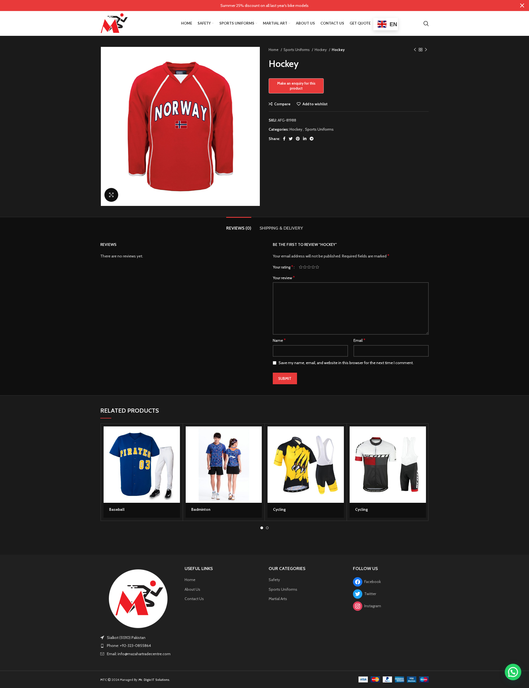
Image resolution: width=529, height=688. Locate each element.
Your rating (283, 267)
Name (279, 340)
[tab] (238, 225)
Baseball (117, 509)
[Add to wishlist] (176, 472)
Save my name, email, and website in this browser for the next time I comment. (346, 362)
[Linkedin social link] (304, 138)
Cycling (279, 509)
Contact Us (194, 598)
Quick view (176, 448)
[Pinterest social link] (297, 138)
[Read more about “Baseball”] (176, 435)
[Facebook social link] (284, 138)
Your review (284, 277)
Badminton (200, 509)
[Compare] (176, 460)
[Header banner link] (256, 5)
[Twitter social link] (290, 138)
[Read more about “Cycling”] (340, 435)
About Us (192, 589)
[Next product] (426, 50)
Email (359, 340)
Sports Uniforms (297, 49)
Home (274, 49)
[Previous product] (415, 50)
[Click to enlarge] (111, 195)
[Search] (426, 23)
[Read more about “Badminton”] (257, 435)
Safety (274, 579)
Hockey (321, 49)
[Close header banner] (522, 5)
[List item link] (138, 646)
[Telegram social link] (311, 138)
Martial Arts (278, 598)
